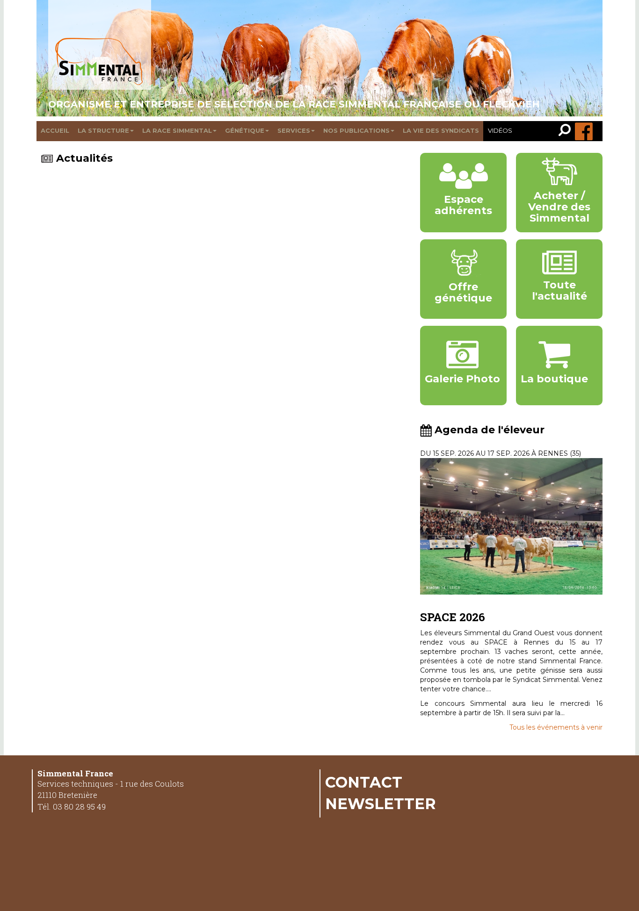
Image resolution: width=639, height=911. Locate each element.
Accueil (55, 130)
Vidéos (500, 130)
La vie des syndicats (441, 130)
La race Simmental (177, 130)
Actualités (84, 158)
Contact (363, 782)
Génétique (244, 130)
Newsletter (380, 803)
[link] (567, 131)
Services (293, 130)
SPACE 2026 (452, 617)
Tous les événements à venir (556, 727)
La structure (103, 130)
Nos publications (356, 130)
